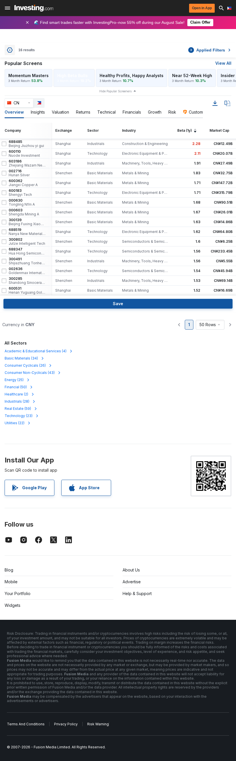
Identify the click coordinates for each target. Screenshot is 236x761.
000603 (24, 212)
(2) (16, 394)
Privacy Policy (66, 724)
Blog (9, 569)
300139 (27, 222)
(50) (16, 387)
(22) (14, 423)
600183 (20, 193)
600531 (27, 290)
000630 (22, 202)
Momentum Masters (28, 75)
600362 (23, 183)
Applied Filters (207, 50)
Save (118, 303)
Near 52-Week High (192, 75)
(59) (18, 408)
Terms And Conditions (26, 724)
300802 (27, 242)
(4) (35, 351)
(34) (21, 358)
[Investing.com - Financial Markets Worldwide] (33, 8)
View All (223, 63)
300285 (27, 281)
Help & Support (137, 593)
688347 (27, 251)
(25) (14, 380)
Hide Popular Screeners (115, 91)
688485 (26, 144)
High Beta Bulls (72, 75)
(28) (17, 401)
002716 (19, 173)
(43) (30, 372)
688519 (27, 232)
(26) (25, 365)
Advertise (132, 581)
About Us (131, 569)
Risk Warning (98, 724)
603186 (27, 163)
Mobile (11, 581)
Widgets (12, 605)
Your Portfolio (18, 593)
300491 (27, 261)
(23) (19, 416)
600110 (24, 154)
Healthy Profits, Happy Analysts (131, 75)
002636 (27, 271)
